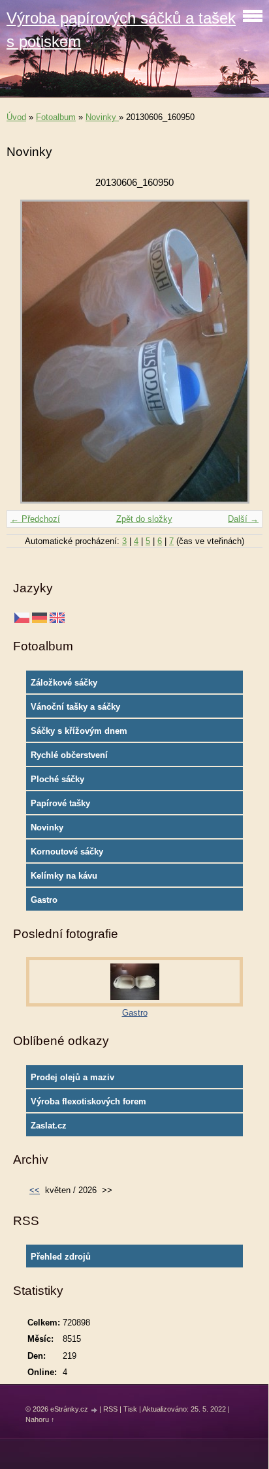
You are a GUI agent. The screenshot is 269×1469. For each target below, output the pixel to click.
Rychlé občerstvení (69, 755)
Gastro (44, 900)
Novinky (102, 117)
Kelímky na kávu (64, 876)
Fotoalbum (56, 117)
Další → (243, 519)
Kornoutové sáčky (67, 851)
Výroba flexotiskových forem (88, 1101)
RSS (110, 1409)
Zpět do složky (144, 519)
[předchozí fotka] (27, 352)
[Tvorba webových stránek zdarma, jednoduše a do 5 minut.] (94, 1410)
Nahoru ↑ (40, 1419)
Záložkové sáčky (64, 683)
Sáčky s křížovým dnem (79, 731)
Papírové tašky (60, 803)
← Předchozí (35, 519)
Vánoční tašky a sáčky (75, 707)
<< (34, 1190)
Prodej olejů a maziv (72, 1077)
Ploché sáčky (57, 779)
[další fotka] (241, 352)
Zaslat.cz (49, 1125)
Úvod (16, 117)
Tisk (130, 1409)
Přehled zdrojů (61, 1257)
